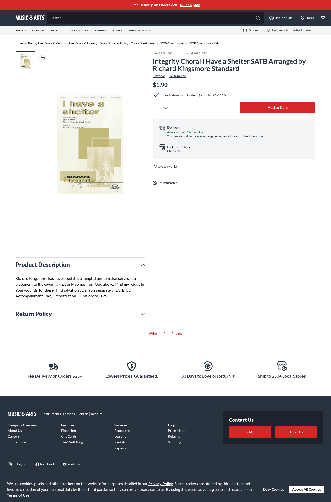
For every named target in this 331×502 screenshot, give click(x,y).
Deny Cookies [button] (273, 489)
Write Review (177, 76)
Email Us (296, 432)
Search (56, 17)
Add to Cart (278, 107)
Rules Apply (190, 5)
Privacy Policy (160, 483)
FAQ (250, 432)
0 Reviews (159, 76)
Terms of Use (18, 495)
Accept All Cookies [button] (306, 489)
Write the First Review (165, 334)
